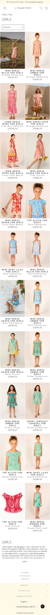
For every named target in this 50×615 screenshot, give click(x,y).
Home (4, 15)
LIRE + (25, 562)
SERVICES (24, 591)
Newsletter (24, 596)
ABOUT (24, 585)
